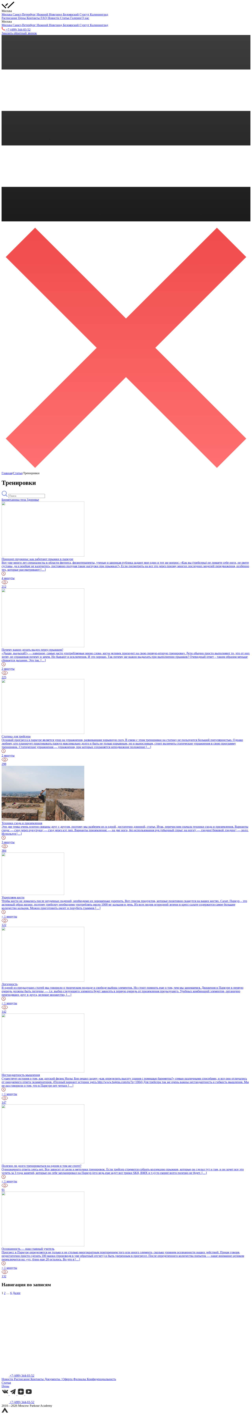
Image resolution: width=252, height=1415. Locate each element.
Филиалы (80, 1379)
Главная (7, 473)
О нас (85, 18)
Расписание (10, 18)
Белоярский (71, 14)
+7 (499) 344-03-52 (21, 1375)
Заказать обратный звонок (19, 33)
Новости (54, 18)
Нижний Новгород (50, 14)
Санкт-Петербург (25, 14)
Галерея (76, 18)
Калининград (99, 14)
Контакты (34, 18)
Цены (22, 18)
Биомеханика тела (14, 499)
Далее (16, 1293)
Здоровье (33, 499)
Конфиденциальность (101, 1379)
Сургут (85, 14)
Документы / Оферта (58, 1379)
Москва (7, 14)
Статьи (65, 18)
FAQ (44, 18)
